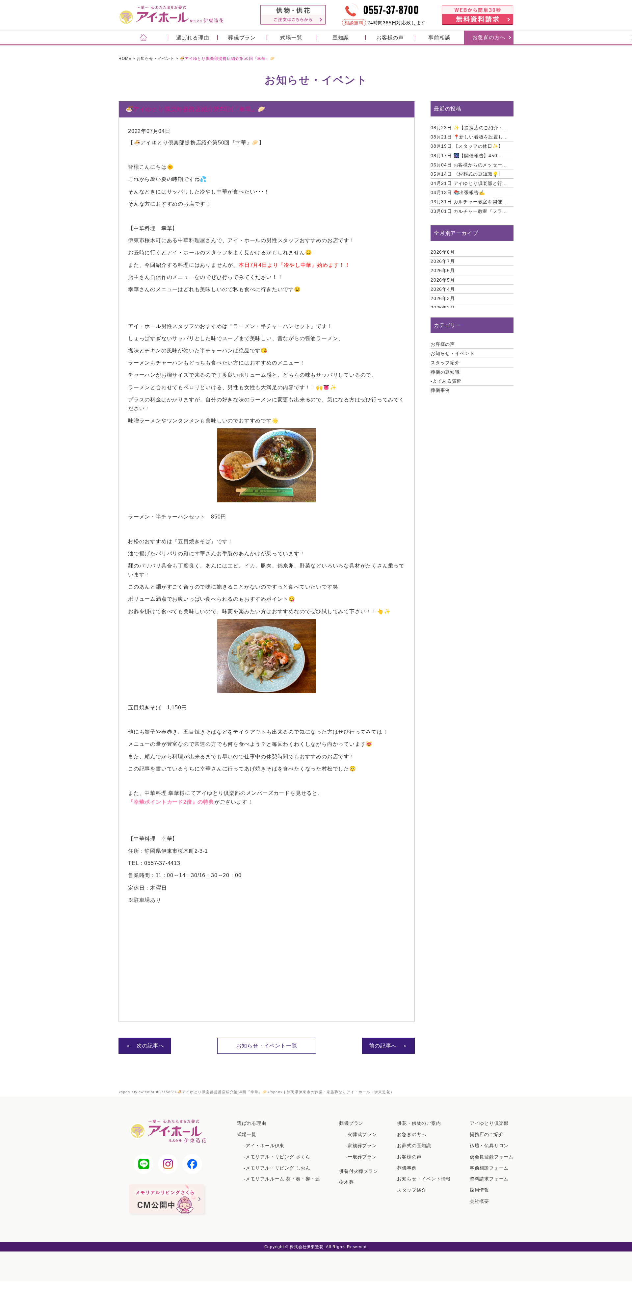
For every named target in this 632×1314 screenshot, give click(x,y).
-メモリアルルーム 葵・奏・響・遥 (282, 1178)
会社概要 (479, 1201)
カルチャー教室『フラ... (469, 211)
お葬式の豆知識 (414, 1145)
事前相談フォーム (489, 1168)
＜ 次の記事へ (144, 1046)
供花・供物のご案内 (419, 1123)
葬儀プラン (242, 37)
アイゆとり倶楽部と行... (469, 183)
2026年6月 (443, 270)
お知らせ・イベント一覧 (266, 1046)
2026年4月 (443, 289)
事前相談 (439, 37)
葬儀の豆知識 (445, 372)
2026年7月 (443, 261)
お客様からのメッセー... (469, 164)
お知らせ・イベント (452, 353)
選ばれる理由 (192, 37)
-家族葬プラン (361, 1145)
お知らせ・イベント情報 (424, 1178)
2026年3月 (443, 298)
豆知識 (340, 37)
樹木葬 (346, 1182)
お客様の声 (390, 37)
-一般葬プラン (361, 1156)
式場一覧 (291, 37)
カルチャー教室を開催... (469, 201)
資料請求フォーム (489, 1178)
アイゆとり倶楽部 (489, 1123)
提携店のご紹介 (487, 1134)
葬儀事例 (440, 390)
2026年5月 (443, 280)
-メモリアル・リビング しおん (277, 1168)
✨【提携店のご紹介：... (469, 127)
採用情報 (479, 1190)
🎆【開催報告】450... (466, 155)
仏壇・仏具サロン (489, 1145)
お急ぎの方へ (489, 37)
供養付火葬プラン (358, 1171)
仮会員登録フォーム (492, 1156)
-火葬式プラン (361, 1134)
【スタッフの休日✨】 (467, 146)
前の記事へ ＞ (388, 1046)
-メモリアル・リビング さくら (277, 1156)
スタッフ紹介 (445, 362)
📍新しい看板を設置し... (469, 136)
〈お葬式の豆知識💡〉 (467, 174)
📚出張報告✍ (458, 192)
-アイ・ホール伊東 (264, 1145)
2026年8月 (443, 252)
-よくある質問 (446, 381)
